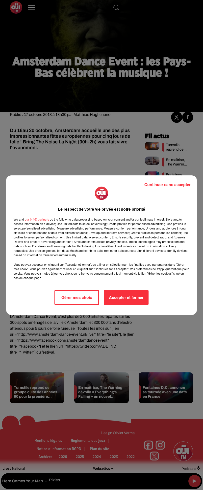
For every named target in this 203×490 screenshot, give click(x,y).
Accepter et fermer (126, 297)
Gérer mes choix (76, 297)
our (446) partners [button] (37, 219)
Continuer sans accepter (167, 184)
